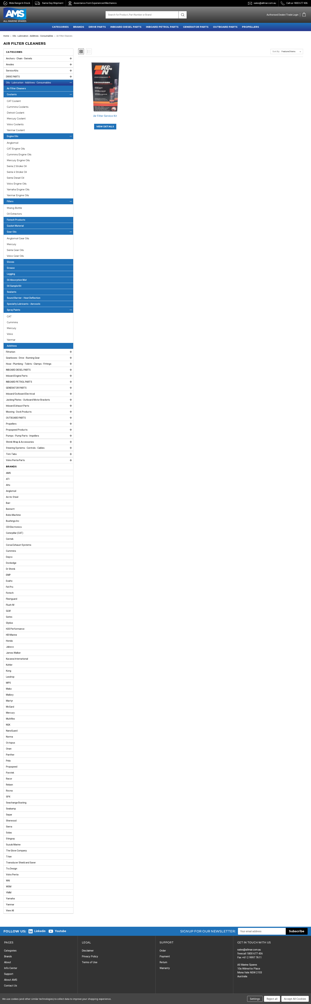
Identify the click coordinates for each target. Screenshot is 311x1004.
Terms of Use (89, 962)
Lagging (11, 274)
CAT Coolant (14, 101)
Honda (9, 641)
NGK (8, 724)
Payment (165, 956)
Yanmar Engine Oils (18, 195)
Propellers (11, 423)
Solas (9, 832)
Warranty (165, 968)
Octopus (10, 742)
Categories (10, 950)
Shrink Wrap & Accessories (20, 442)
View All (10, 910)
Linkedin (40, 931)
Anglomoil (12, 142)
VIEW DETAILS (105, 126)
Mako (9, 688)
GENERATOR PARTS (195, 26)
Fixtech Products (16, 220)
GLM (8, 611)
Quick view (105, 84)
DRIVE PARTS (97, 26)
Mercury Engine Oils (18, 160)
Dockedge (11, 563)
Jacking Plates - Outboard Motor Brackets (28, 399)
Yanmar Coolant (16, 130)
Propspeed (11, 766)
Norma (9, 736)
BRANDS (78, 26)
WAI (8, 880)
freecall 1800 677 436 (250, 953)
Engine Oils (12, 136)
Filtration (10, 352)
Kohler (9, 665)
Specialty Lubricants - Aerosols (23, 304)
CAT (9, 316)
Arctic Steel (12, 497)
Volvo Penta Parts (15, 460)
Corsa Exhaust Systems (18, 545)
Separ (9, 814)
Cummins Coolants (17, 106)
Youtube (60, 931)
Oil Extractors (14, 213)
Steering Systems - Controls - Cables (25, 448)
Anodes (10, 64)
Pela (8, 760)
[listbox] (292, 51)
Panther (10, 754)
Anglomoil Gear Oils (18, 238)
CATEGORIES (60, 26)
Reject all (272, 999)
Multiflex (10, 718)
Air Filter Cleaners (16, 88)
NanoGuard (11, 730)
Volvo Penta (12, 874)
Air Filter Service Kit (105, 115)
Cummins (12, 322)
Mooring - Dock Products (19, 411)
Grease (11, 268)
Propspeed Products (17, 429)
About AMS (10, 979)
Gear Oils (12, 232)
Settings (255, 999)
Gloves (10, 262)
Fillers (10, 201)
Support (8, 973)
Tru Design (11, 868)
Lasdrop (10, 676)
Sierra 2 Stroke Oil (17, 166)
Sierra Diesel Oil (15, 177)
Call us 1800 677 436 (297, 3)
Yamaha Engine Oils (18, 189)
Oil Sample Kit (14, 286)
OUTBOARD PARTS (225, 26)
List (89, 51)
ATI (7, 479)
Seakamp (11, 808)
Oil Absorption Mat (17, 280)
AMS (8, 473)
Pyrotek (10, 772)
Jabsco (10, 647)
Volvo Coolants (15, 124)
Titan (9, 856)
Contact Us (10, 985)
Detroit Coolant (15, 112)
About (7, 962)
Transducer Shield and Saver (21, 862)
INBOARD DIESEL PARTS (125, 26)
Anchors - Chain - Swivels (19, 58)
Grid (81, 51)
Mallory (9, 694)
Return (163, 962)
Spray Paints (13, 310)
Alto (8, 485)
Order (163, 950)
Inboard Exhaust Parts (17, 405)
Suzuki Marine (13, 844)
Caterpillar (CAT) (14, 533)
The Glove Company (16, 850)
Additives (12, 346)
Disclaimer (88, 950)
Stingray (10, 838)
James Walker (13, 653)
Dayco (9, 557)
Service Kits (12, 70)
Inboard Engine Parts (17, 376)
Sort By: (276, 51)
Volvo (10, 334)
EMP (8, 575)
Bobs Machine (13, 515)
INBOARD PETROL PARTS (162, 26)
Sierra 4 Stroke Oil (17, 172)
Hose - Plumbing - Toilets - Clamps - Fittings (28, 364)
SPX (8, 796)
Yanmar (11, 339)
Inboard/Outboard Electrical (20, 393)
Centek (9, 539)
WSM (8, 886)
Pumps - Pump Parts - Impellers (22, 435)
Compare (104, 89)
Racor (9, 778)
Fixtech (10, 593)
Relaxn (9, 784)
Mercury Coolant (16, 118)
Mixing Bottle (14, 208)
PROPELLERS (250, 26)
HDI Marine (11, 635)
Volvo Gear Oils (15, 255)
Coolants (12, 94)
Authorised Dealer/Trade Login (282, 14)
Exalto (9, 581)
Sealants (11, 292)
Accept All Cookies (295, 999)
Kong (8, 670)
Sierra (9, 826)
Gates (9, 617)
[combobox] (142, 14)
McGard (10, 706)
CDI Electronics (14, 527)
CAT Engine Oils (16, 148)
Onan (9, 748)
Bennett (10, 509)
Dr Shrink (10, 569)
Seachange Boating (16, 802)
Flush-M (10, 605)
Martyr (9, 700)
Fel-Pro (9, 587)
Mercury (11, 244)
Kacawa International (17, 659)
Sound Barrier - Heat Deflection (23, 298)
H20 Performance (15, 629)
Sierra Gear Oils (15, 250)
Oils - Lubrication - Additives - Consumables (28, 82)
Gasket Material (15, 226)
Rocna (9, 790)
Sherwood (11, 820)
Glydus (9, 623)
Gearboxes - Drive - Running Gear (23, 358)
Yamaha (10, 898)
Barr (8, 503)
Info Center (10, 968)
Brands (8, 956)
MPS (8, 682)
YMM (8, 892)
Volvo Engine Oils (16, 183)
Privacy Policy (90, 956)
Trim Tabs (11, 454)
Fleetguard (11, 599)
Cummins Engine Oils (19, 154)
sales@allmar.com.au (265, 3)
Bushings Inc (12, 521)
